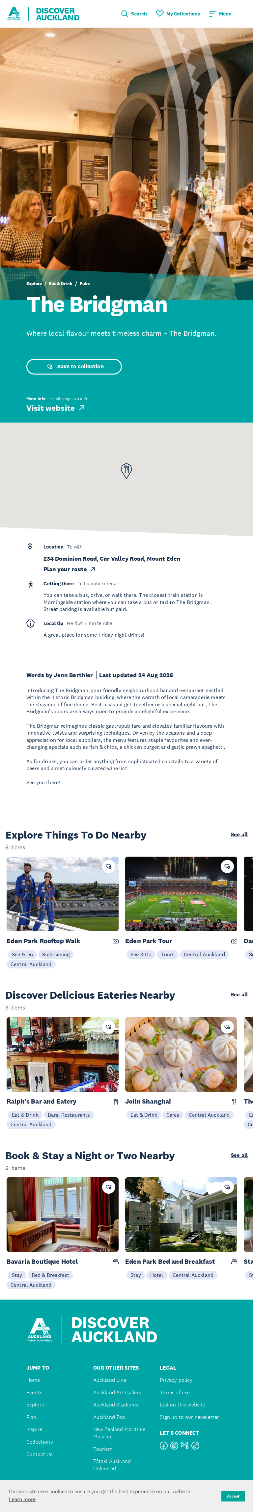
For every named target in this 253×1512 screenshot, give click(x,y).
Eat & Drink (60, 283)
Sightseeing (56, 954)
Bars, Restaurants (69, 1114)
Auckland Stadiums (115, 1404)
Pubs (85, 283)
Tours (168, 954)
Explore (34, 283)
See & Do (22, 954)
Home (33, 1380)
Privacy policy (176, 1380)
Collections (39, 1441)
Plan (31, 1417)
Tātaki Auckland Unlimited (112, 1465)
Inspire (34, 1429)
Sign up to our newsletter (189, 1417)
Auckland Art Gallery (117, 1392)
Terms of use (175, 1392)
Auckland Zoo (109, 1417)
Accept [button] (233, 1496)
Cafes (173, 1114)
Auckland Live (109, 1380)
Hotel (156, 1275)
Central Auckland (31, 964)
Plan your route (65, 569)
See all (239, 834)
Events (34, 1392)
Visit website (50, 407)
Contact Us (39, 1454)
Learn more (22, 1499)
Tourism (102, 1449)
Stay (17, 1275)
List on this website (182, 1404)
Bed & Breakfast (50, 1275)
